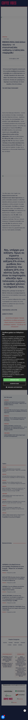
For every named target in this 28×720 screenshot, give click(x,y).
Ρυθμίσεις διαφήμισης (7, 371)
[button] (14, 387)
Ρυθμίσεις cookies (19, 374)
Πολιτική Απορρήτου (7, 376)
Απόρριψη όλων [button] (14, 383)
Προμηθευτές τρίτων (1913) (9, 354)
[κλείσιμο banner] (24, 710)
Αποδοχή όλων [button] (14, 379)
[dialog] (14, 360)
